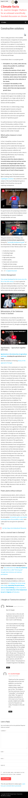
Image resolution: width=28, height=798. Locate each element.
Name (2, 751)
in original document (11, 271)
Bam (9, 795)
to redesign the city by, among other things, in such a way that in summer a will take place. (14, 587)
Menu (4, 22)
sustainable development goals (16, 242)
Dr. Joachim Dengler (14, 674)
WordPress (3, 795)
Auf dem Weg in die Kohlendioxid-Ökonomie (14, 528)
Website (3, 765)
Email (2, 758)
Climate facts (10, 6)
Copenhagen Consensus (7, 179)
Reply (8, 667)
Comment (3, 730)
